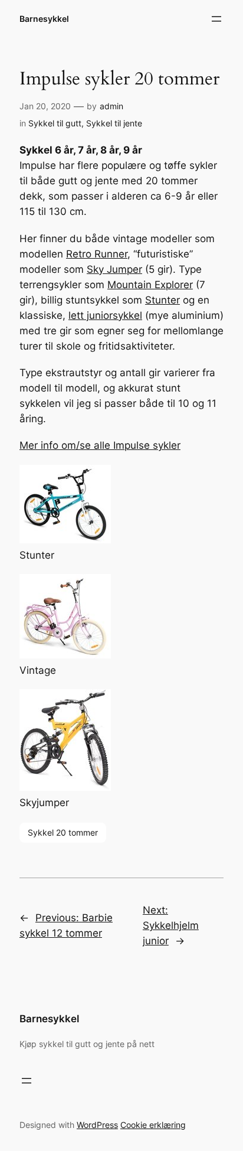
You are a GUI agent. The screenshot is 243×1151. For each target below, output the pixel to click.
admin (111, 106)
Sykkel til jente (114, 123)
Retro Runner (96, 254)
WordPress (97, 1125)
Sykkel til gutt (54, 123)
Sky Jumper (114, 269)
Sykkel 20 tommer (63, 832)
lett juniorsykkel (105, 315)
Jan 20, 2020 (45, 106)
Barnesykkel (44, 19)
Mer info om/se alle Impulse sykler (99, 445)
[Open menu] (216, 19)
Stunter (162, 300)
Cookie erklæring (153, 1125)
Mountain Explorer (150, 285)
